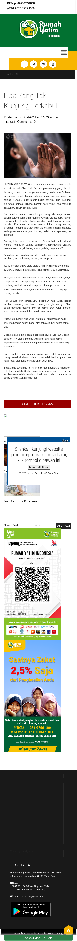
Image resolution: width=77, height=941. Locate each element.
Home (37, 525)
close (65, 440)
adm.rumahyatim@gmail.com (28, 896)
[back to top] (68, 930)
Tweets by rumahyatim (21, 851)
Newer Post (11, 525)
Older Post (63, 526)
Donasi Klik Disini (38, 467)
